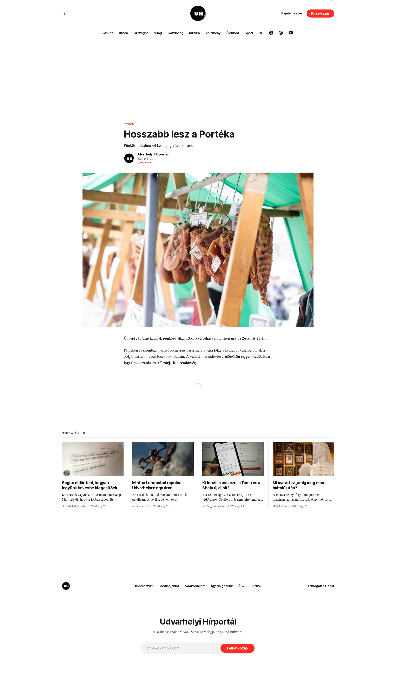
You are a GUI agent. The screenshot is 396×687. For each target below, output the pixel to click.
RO (261, 33)
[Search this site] (63, 13)
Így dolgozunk (222, 586)
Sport (249, 33)
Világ (158, 33)
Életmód (232, 33)
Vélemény (213, 33)
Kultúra (194, 33)
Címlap (108, 33)
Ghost (329, 586)
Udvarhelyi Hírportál (153, 154)
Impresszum (144, 586)
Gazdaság (175, 33)
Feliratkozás (320, 13)
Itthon (123, 33)
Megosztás (145, 162)
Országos (141, 33)
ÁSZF (242, 586)
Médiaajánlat (169, 586)
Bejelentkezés (292, 13)
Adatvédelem (195, 586)
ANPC (256, 586)
